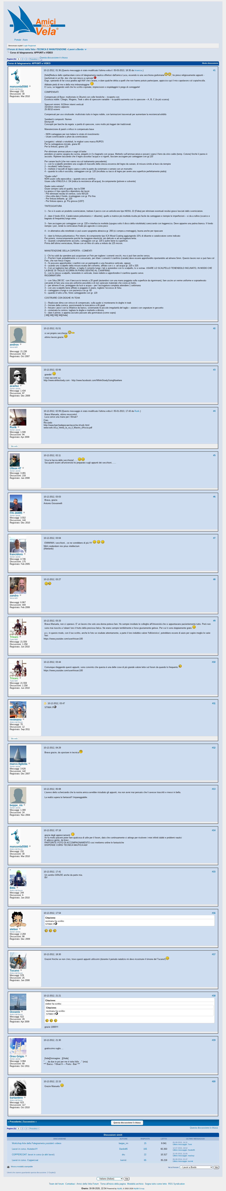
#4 (214, 411)
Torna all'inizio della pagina (113, 1184)
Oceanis (15, 1011)
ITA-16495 (16, 513)
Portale (17, 40)
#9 (214, 620)
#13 (213, 789)
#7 (214, 538)
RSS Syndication (176, 1184)
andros (14, 344)
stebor (14, 929)
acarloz (14, 386)
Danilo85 (123, 1149)
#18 (213, 995)
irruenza (138, 70)
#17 (213, 954)
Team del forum (56, 1184)
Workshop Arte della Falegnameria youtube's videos (36, 1143)
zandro (14, 595)
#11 (213, 703)
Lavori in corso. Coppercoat (25, 1160)
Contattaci (70, 1184)
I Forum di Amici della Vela (21, 49)
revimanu (16, 719)
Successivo (29, 1121)
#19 (213, 1040)
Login (25, 46)
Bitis (12, 887)
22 (145, 1154)
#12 (213, 747)
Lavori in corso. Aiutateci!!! (25, 1149)
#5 (214, 455)
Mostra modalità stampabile (22, 1167)
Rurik (13, 427)
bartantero (16, 1097)
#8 (214, 579)
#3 (214, 370)
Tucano (14, 970)
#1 (214, 70)
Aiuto (25, 40)
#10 (213, 662)
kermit (123, 1160)
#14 (213, 830)
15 (145, 1143)
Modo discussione (210, 63)
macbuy (191, 1156)
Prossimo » (34, 59)
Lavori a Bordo (76, 49)
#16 (213, 913)
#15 (213, 871)
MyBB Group (139, 1189)
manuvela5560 (19, 86)
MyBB (119, 1189)
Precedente (15, 1121)
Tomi (190, 1144)
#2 (214, 328)
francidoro (16, 554)
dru (123, 1154)
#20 (213, 1081)
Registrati (32, 46)
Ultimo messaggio (180, 1144)
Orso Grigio (17, 1056)
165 (145, 1149)
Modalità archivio (135, 1184)
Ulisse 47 (15, 468)
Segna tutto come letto (156, 1184)
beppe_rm (16, 805)
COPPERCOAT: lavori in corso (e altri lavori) (33, 1154)
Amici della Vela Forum (88, 1184)
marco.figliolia (18, 763)
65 (145, 1160)
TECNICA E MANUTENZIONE (51, 49)
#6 (214, 496)
